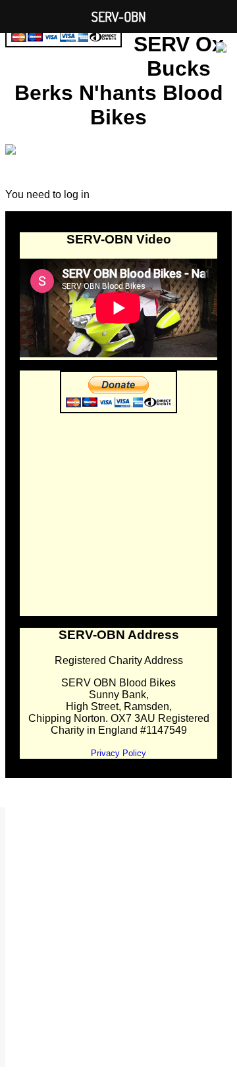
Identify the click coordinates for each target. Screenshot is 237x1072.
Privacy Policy (118, 753)
